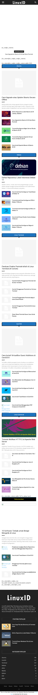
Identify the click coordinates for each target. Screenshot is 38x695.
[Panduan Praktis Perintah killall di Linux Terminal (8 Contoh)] (19, 252)
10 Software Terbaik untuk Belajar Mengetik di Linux (15, 532)
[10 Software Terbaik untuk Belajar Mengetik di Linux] (19, 516)
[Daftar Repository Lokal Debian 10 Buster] (6, 635)
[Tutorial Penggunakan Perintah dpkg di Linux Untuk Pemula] (6, 300)
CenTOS (19, 324)
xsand (3, 102)
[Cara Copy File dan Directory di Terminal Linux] (6, 627)
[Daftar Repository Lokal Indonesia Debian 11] (19, 167)
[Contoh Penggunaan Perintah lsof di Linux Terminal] (6, 291)
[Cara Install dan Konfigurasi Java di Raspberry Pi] (6, 464)
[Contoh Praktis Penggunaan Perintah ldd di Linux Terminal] (6, 283)
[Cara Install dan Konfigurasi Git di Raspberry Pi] (6, 473)
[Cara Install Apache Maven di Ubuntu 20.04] (6, 147)
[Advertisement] (19, 27)
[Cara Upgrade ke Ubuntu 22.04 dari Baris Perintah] (6, 122)
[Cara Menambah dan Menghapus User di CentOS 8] (6, 382)
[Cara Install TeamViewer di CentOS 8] (6, 399)
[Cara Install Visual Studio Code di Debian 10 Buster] (6, 219)
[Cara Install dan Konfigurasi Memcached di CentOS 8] (6, 374)
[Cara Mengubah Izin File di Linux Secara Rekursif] (6, 481)
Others (32, 686)
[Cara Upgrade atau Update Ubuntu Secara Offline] (19, 83)
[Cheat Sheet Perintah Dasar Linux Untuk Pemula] (6, 316)
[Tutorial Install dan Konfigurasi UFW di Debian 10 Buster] (6, 202)
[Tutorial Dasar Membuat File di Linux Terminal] (6, 644)
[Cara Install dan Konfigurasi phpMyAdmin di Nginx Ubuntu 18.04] (6, 574)
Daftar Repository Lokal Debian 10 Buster (24, 633)
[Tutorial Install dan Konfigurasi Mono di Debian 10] (6, 211)
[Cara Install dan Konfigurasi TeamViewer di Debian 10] (6, 194)
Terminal (27, 686)
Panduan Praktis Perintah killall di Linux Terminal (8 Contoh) (19, 54)
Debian (19, 155)
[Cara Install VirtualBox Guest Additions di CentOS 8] (19, 341)
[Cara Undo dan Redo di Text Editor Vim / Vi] (6, 456)
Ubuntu (19, 66)
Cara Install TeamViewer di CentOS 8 (22, 396)
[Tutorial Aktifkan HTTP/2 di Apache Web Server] (19, 428)
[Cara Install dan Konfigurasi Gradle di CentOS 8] (6, 390)
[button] (35, 2)
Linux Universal (19, 414)
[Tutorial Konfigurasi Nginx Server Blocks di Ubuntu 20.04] (6, 131)
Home (5, 686)
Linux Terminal (19, 235)
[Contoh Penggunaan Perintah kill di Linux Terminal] (6, 308)
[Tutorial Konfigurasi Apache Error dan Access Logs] (6, 489)
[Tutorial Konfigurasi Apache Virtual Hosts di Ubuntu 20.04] (6, 139)
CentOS (21, 686)
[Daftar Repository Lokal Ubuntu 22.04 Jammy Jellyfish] (6, 114)
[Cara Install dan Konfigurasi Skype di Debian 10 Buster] (6, 228)
